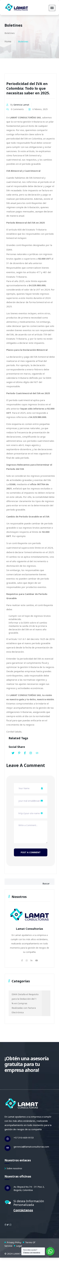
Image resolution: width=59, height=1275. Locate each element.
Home (8, 41)
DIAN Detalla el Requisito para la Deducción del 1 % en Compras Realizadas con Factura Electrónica (25, 1003)
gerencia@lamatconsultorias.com (31, 1146)
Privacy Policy (14, 1242)
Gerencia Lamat (21, 104)
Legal (19, 1245)
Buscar (46, 883)
